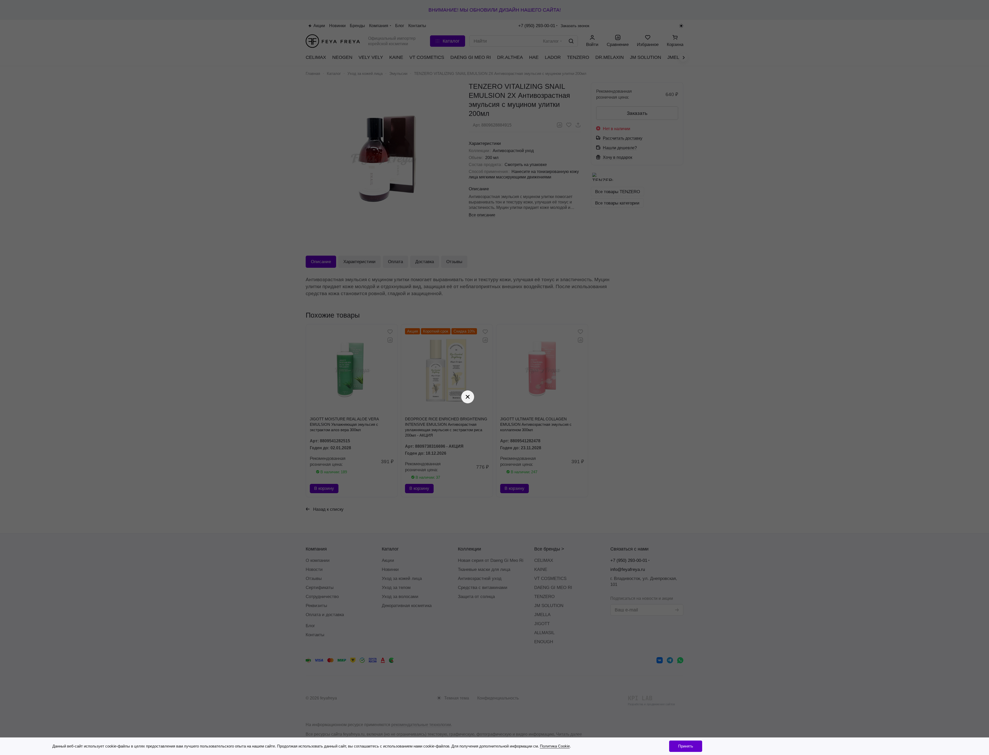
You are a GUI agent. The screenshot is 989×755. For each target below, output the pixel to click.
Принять (685, 746)
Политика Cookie (555, 746)
